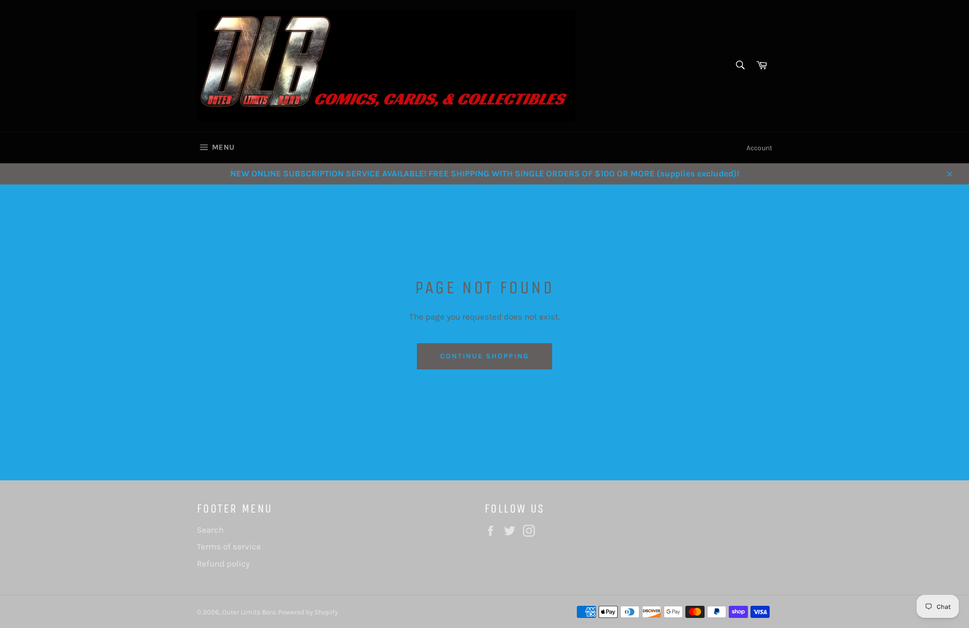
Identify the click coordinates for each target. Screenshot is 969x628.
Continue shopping (484, 356)
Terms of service (229, 546)
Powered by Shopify (308, 612)
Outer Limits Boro (249, 612)
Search (210, 530)
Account (759, 148)
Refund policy (223, 563)
